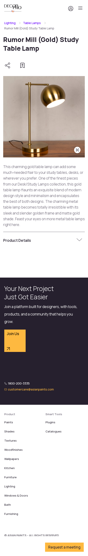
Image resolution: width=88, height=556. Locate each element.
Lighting (10, 23)
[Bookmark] (22, 65)
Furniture (10, 477)
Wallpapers (11, 459)
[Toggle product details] (80, 240)
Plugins (50, 422)
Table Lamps (32, 23)
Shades (9, 431)
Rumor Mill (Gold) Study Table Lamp (29, 28)
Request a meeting (64, 547)
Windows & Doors (16, 495)
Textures (10, 440)
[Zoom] (77, 150)
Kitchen (9, 468)
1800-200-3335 (19, 383)
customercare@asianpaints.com (31, 389)
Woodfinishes (13, 450)
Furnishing (11, 514)
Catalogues (53, 431)
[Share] (7, 65)
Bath (7, 505)
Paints (8, 422)
